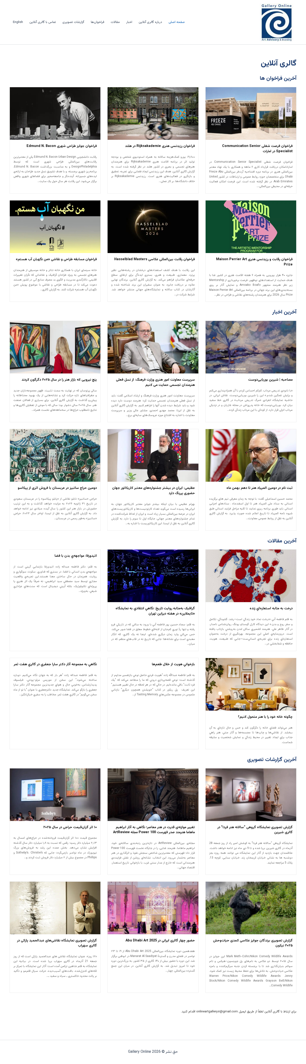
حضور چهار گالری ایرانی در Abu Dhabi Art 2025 (160, 940)
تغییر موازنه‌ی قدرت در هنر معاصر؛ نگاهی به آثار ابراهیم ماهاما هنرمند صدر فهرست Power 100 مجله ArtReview (154, 830)
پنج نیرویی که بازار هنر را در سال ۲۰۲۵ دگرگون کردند (59, 380)
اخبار (129, 22)
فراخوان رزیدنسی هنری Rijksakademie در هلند (160, 146)
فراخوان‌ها (97, 22)
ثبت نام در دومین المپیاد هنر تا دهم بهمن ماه (259, 488)
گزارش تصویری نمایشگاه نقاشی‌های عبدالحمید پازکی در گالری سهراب (57, 943)
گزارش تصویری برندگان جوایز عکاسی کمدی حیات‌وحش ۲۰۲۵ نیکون (253, 943)
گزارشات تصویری (73, 22)
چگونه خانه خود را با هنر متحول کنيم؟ (265, 717)
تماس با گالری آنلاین (42, 22)
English (18, 22)
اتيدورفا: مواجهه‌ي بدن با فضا (76, 556)
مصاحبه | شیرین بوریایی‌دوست (270, 380)
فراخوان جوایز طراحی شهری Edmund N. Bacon (62, 146)
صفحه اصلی (177, 22)
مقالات (115, 22)
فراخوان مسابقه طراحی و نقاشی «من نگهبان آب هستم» (56, 259)
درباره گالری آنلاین (150, 22)
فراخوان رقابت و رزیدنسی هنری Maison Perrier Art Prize (254, 262)
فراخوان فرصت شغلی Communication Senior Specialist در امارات (257, 149)
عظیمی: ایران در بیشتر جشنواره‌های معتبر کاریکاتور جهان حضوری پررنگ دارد (153, 491)
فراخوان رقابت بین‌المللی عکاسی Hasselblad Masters (154, 259)
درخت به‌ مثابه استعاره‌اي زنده (271, 608)
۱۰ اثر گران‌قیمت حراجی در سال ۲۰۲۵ (70, 827)
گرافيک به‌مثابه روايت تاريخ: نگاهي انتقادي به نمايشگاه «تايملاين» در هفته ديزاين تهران (155, 611)
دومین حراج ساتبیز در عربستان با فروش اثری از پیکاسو (57, 488)
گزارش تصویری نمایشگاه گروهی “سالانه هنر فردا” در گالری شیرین (255, 830)
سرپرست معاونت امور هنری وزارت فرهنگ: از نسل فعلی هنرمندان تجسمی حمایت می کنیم (155, 382)
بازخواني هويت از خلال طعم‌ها (173, 664)
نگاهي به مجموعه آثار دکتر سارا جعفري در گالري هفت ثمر (55, 664)
